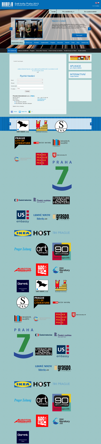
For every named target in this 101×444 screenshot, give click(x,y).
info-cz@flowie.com (41, 99)
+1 (32, 111)
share (15, 111)
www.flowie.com (40, 100)
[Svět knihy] (52, 11)
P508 (32, 96)
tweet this (24, 111)
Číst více (78, 35)
